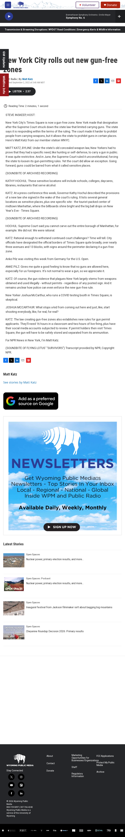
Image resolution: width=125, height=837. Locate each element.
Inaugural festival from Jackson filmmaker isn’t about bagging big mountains (69, 607)
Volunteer (89, 5)
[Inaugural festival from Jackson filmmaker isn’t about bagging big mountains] (13, 608)
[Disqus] (62, 700)
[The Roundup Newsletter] (62, 475)
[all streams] (120, 16)
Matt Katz (27, 79)
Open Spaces (33, 554)
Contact (51, 763)
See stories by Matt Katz (19, 382)
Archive (100, 772)
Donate (112, 5)
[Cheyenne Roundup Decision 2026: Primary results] (13, 632)
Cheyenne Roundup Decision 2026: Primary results (55, 631)
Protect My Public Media (105, 763)
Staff (74, 767)
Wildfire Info (4, 85)
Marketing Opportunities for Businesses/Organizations (83, 758)
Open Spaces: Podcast (38, 578)
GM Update (4, 59)
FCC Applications (105, 756)
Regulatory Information (78, 775)
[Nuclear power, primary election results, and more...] (13, 560)
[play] (9, 16)
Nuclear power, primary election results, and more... (54, 559)
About (50, 756)
